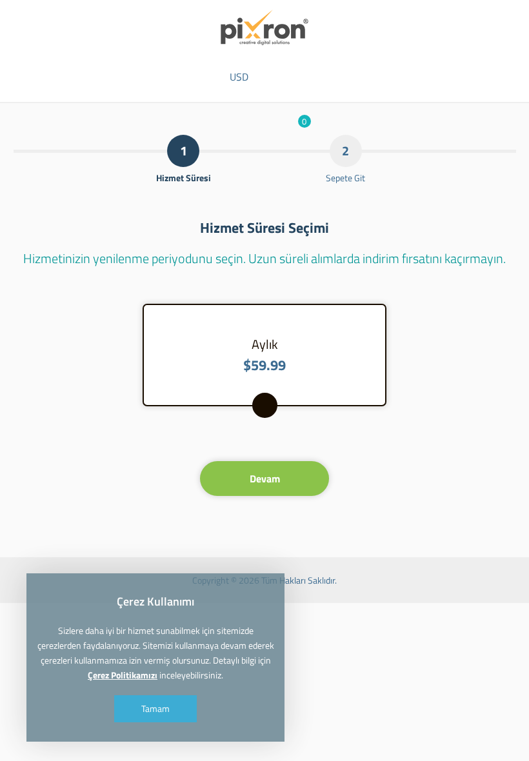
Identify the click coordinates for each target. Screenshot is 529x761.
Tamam (155, 708)
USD (239, 76)
